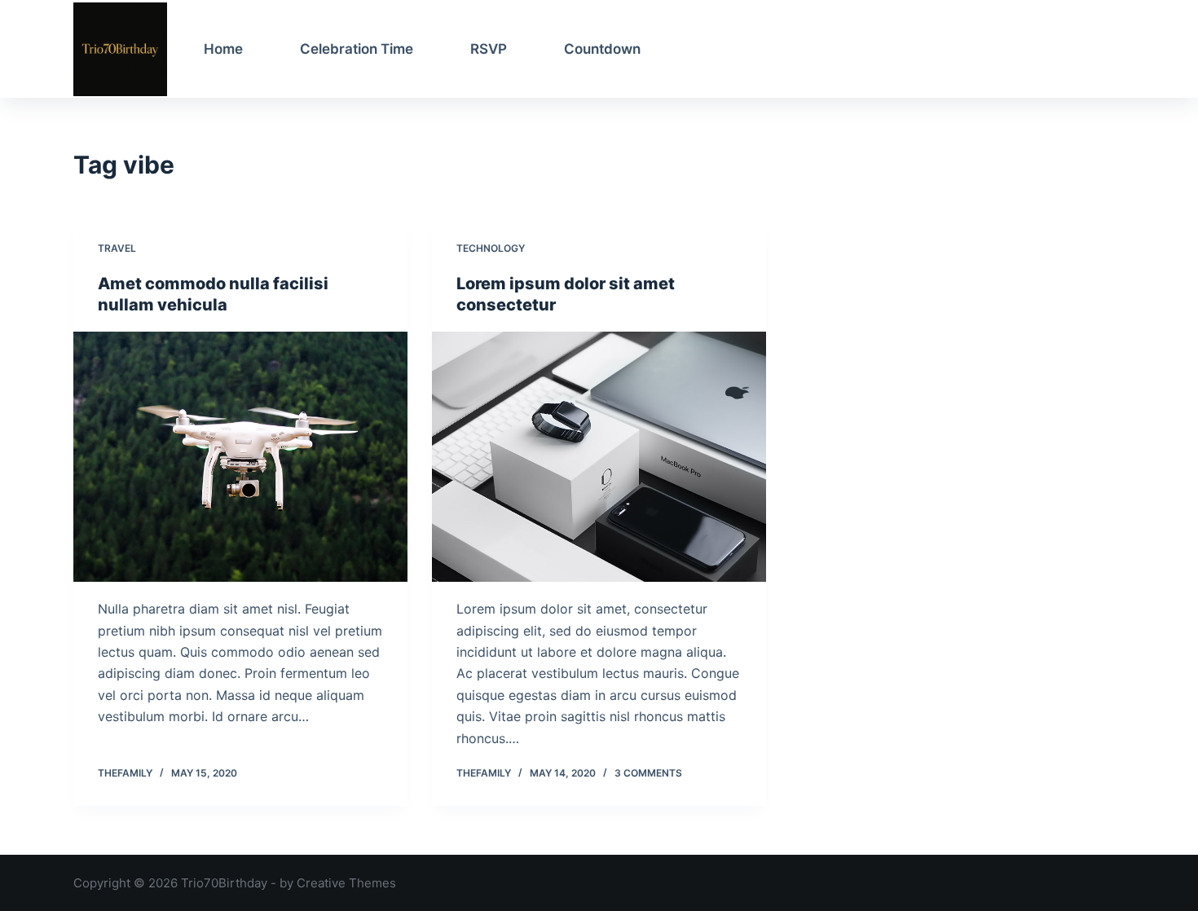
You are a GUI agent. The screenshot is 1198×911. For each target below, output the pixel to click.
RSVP (488, 49)
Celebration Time (356, 49)
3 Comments (648, 773)
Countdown (602, 49)
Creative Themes (346, 883)
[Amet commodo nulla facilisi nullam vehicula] (240, 457)
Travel (117, 248)
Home (223, 49)
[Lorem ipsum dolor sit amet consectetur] (599, 457)
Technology (490, 248)
